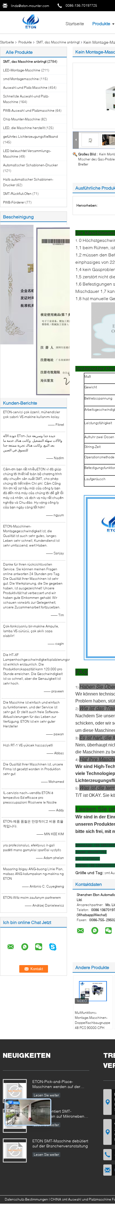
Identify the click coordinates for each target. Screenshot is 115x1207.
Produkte (101, 23)
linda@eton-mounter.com (30, 6)
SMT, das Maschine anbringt (58, 42)
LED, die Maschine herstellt (24, 128)
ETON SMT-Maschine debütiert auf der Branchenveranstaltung (60, 1143)
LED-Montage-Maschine (21, 70)
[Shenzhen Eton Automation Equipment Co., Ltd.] (30, 22)
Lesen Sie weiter (46, 1095)
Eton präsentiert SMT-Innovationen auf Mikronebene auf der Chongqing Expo (59, 1114)
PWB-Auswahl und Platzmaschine (28, 110)
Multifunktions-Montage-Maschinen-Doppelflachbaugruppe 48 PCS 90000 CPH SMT (92, 1022)
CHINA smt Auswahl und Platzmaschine (81, 1199)
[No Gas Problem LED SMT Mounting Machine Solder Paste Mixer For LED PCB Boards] (90, 139)
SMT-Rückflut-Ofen (17, 194)
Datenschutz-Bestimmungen (26, 1199)
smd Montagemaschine (21, 79)
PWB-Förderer (14, 202)
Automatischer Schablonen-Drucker (30, 165)
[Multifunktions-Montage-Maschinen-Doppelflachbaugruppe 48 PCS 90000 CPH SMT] (92, 991)
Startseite (75, 23)
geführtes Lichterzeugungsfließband (30, 136)
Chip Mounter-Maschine (21, 119)
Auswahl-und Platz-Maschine (25, 87)
